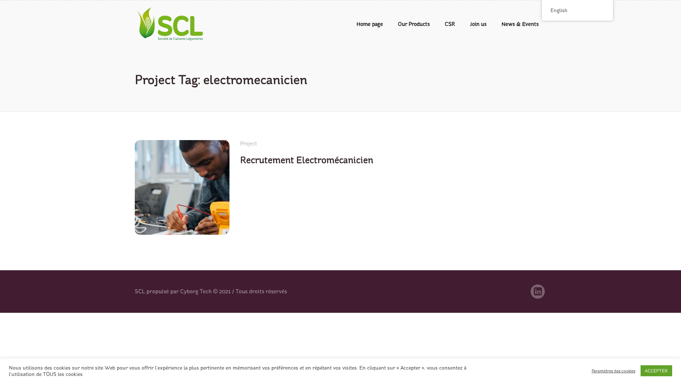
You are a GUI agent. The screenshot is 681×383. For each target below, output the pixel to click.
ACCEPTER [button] (656, 370)
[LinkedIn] (538, 291)
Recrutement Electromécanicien (306, 160)
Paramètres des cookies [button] (613, 370)
